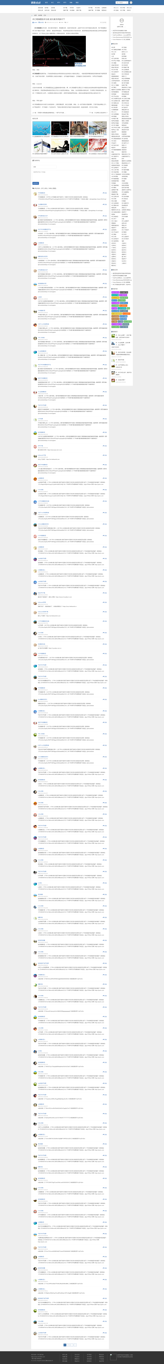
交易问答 (124, 194)
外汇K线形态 (114, 216)
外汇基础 (116, 10)
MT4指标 (124, 178)
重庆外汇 (113, 265)
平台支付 (77, 1356)
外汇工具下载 (115, 169)
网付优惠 (64, 1361)
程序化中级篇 (115, 123)
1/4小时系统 (114, 176)
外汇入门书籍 (115, 163)
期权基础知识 (125, 141)
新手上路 (64, 1354)
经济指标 (113, 94)
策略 (71, 2)
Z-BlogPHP (38, 1360)
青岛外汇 (113, 263)
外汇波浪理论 (115, 241)
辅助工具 (124, 227)
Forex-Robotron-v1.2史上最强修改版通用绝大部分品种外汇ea (129, 39)
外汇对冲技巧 (125, 238)
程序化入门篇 (115, 129)
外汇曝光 (113, 87)
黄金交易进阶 (115, 161)
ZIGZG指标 (125, 216)
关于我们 (89, 1354)
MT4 (58, 2)
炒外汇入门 (125, 51)
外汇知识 (113, 141)
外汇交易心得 (115, 196)
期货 (77, 2)
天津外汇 (113, 245)
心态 (112, 56)
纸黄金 (113, 214)
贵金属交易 (125, 205)
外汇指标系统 (115, 185)
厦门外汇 (124, 256)
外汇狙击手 (125, 107)
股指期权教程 (115, 76)
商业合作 (101, 1354)
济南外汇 (113, 261)
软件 (123, 158)
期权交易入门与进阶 (127, 154)
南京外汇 (124, 250)
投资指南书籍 (115, 181)
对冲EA (72, 7)
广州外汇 (113, 247)
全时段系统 (125, 176)
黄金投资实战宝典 (126, 118)
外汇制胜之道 (115, 103)
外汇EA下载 (114, 69)
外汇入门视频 (115, 85)
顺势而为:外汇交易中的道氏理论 (120, 210)
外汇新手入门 (125, 143)
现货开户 (124, 212)
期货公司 (124, 225)
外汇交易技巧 (115, 167)
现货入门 (124, 145)
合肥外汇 (113, 256)
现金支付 (77, 1361)
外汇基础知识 (125, 112)
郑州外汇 (124, 252)
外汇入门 (116, 7)
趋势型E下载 (114, 189)
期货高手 (113, 132)
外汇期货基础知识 (116, 138)
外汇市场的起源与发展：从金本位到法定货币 (125, 284)
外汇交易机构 (125, 69)
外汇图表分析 (115, 205)
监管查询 (113, 230)
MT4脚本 (113, 187)
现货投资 (124, 149)
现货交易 (124, 147)
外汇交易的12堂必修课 (117, 100)
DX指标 (124, 201)
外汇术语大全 (125, 103)
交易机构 (104, 7)
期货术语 (124, 152)
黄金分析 (53, 10)
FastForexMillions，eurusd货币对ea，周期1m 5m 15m (127, 35)
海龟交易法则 (125, 94)
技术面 (46, 7)
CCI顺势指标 (114, 109)
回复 (105, 193)
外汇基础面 (125, 165)
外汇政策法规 (125, 80)
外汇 (52, 2)
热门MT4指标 (125, 83)
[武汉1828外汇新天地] (32, 15)
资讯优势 (89, 1359)
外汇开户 (113, 218)
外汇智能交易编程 (116, 49)
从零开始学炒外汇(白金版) (118, 80)
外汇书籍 (122, 10)
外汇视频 (113, 63)
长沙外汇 (124, 261)
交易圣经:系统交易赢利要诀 (129, 210)
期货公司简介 (125, 116)
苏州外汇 (113, 258)
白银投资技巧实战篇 (116, 154)
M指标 (123, 181)
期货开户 (113, 227)
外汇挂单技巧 (115, 238)
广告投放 (101, 1359)
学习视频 (97, 10)
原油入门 (124, 207)
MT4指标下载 (125, 67)
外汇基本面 (125, 138)
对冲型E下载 (114, 118)
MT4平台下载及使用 (116, 60)
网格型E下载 (114, 194)
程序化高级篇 (115, 120)
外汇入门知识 (125, 105)
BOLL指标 (114, 201)
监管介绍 (124, 223)
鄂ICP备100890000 (36, 1358)
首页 (46, 2)
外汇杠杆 (124, 234)
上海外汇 (124, 263)
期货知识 (104, 10)
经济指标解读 (115, 92)
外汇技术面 (103, 22)
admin (35, 22)
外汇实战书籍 (115, 172)
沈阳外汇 (113, 254)
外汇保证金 (125, 198)
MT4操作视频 (125, 169)
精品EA (113, 74)
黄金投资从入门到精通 (128, 163)
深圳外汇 (124, 245)
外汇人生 (129, 7)
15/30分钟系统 (126, 174)
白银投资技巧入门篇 (127, 156)
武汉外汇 (113, 243)
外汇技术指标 (125, 196)
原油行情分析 (115, 65)
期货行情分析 (115, 78)
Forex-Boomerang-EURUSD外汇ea (122, 37)
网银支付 (77, 1359)
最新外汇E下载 (126, 89)
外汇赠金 (113, 234)
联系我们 (89, 1361)
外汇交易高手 (115, 72)
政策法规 (40, 7)
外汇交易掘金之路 (126, 72)
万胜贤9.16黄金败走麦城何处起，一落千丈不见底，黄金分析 (54, 112)
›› (75, 1345)
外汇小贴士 (114, 221)
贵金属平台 (125, 214)
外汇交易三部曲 (126, 98)
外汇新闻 (113, 83)
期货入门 (124, 76)
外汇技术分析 (125, 63)
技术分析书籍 (125, 187)
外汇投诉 (124, 167)
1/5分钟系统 (125, 183)
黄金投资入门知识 (126, 87)
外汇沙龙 (113, 236)
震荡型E (113, 223)
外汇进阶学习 (115, 156)
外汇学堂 (122, 7)
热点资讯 (64, 1359)
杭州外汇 (113, 250)
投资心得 (40, 10)
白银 (123, 218)
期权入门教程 (125, 120)
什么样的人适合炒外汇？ (101, 112)
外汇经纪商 (125, 65)
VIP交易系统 (125, 123)
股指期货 (124, 132)
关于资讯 (89, 1356)
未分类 (113, 47)
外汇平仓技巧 (115, 232)
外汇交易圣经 (115, 203)
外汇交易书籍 (115, 58)
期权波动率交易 (115, 136)
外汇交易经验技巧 (126, 60)
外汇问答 (113, 198)
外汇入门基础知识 (116, 174)
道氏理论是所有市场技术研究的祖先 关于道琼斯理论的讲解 (128, 32)
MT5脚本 (124, 232)
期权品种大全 (125, 109)
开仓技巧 (113, 143)
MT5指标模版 (115, 178)
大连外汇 (124, 243)
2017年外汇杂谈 (115, 127)
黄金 (112, 152)
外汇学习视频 (115, 125)
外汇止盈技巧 (125, 236)
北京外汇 (124, 247)
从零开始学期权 (126, 136)
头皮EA (78, 7)
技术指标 (124, 56)
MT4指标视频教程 (116, 149)
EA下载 (65, 7)
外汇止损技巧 (125, 221)
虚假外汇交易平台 (126, 189)
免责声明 (101, 1361)
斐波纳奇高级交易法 (116, 165)
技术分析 (47, 10)
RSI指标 (113, 183)
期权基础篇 (114, 105)
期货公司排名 (115, 134)
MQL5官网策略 (126, 78)
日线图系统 (114, 192)
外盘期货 (124, 134)
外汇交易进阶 (125, 127)
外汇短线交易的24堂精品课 (118, 212)
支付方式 (77, 1354)
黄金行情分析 (115, 67)
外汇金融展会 (125, 192)
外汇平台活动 (115, 96)
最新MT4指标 (125, 100)
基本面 (53, 7)
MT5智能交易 (125, 92)
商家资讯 (101, 1356)
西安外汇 (113, 252)
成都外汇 (124, 254)
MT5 (64, 2)
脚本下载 (78, 10)
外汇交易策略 (115, 114)
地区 (123, 241)
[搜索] (126, 2)
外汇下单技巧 (125, 230)
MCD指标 (114, 116)
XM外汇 (129, 10)
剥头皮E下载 (125, 114)
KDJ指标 (72, 10)
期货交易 (113, 207)
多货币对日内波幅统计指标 (120, 30)
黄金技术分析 (125, 129)
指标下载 (65, 10)
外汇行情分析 (125, 74)
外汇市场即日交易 (116, 98)
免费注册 (64, 1356)
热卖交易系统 (125, 185)
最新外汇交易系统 (116, 89)
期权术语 (113, 158)
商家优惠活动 (115, 225)
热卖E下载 (124, 85)
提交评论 (35, 183)
